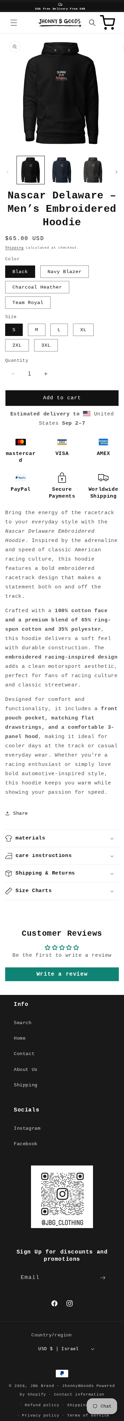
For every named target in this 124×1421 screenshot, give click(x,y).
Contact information (79, 1394)
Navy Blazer (65, 271)
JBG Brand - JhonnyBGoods (62, 1386)
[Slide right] (116, 172)
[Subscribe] (102, 1278)
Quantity (16, 360)
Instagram (27, 1128)
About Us (26, 1069)
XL (83, 330)
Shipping (14, 248)
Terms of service (88, 1415)
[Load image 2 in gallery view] (61, 170)
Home (19, 1038)
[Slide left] (7, 172)
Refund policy (42, 1405)
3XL (46, 345)
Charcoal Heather (37, 287)
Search (23, 1023)
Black (20, 271)
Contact (24, 1053)
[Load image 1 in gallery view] (30, 170)
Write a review (62, 974)
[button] (13, 22)
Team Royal (27, 302)
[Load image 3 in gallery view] (93, 170)
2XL (17, 345)
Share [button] (20, 813)
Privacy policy (40, 1415)
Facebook (26, 1144)
